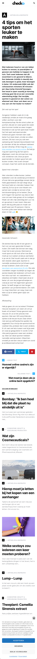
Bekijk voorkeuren (18, 652)
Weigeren (18, 646)
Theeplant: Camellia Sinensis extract (17, 607)
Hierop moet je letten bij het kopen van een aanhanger (18, 493)
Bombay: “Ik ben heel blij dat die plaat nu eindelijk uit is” (18, 403)
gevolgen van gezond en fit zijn (15, 268)
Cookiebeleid (13, 656)
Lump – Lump (12, 578)
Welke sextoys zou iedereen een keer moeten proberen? (16, 550)
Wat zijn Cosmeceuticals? (15, 438)
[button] (34, 618)
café (13, 212)
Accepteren (18, 640)
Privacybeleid (22, 656)
